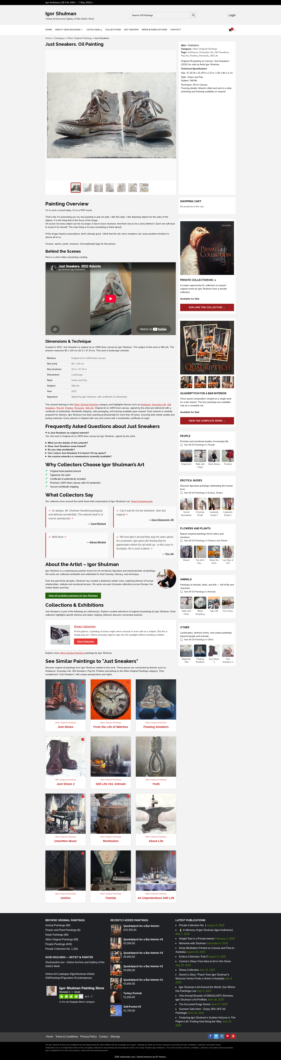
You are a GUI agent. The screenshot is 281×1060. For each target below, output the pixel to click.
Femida (111, 898)
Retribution (111, 841)
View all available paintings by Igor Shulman (73, 595)
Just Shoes (65, 727)
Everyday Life (206, 52)
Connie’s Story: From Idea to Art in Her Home (205, 961)
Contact (175, 29)
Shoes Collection (85, 626)
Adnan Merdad (98, 542)
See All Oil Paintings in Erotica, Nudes (203, 492)
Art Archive (131, 29)
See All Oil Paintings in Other (199, 639)
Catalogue (93, 29)
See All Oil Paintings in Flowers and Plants (205, 540)
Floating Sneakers (156, 727)
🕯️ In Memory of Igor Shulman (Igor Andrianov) (206, 930)
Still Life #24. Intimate (111, 784)
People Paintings (55, 944)
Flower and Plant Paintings (61, 930)
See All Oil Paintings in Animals (200, 591)
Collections (113, 29)
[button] (230, 455)
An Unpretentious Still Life (156, 898)
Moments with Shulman (192, 943)
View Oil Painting (64, 718)
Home (48, 29)
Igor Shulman (60, 13)
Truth (156, 784)
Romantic (204, 55)
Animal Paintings (55, 925)
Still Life (214, 55)
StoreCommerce (144, 1057)
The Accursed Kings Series (194, 1004)
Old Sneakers (222, 52)
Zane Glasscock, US (162, 519)
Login (232, 15)
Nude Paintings (54, 934)
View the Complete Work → (207, 420)
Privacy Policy (88, 1036)
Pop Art (184, 55)
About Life (156, 841)
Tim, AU (169, 554)
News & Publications (154, 29)
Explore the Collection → (207, 307)
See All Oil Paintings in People (199, 444)
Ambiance (193, 52)
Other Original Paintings (79, 38)
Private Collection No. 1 (59, 948)
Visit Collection (85, 641)
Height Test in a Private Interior (196, 938)
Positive (194, 55)
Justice (65, 898)
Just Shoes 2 (66, 784)
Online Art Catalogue (57, 974)
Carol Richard (98, 523)
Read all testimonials (142, 501)
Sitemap (115, 1036)
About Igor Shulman (67, 29)
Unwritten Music (65, 841)
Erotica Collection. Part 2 (193, 956)
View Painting (154, 718)
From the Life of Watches (110, 727)
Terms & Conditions (66, 1036)
